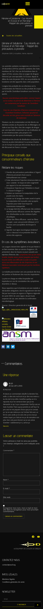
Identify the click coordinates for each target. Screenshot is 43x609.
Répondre (6, 426)
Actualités (17, 53)
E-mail (6, 488)
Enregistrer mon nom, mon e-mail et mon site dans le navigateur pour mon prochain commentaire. (20, 509)
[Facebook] (33, 536)
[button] (27, 3)
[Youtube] (38, 536)
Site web (6, 497)
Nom (5, 480)
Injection (30, 53)
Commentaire (8, 450)
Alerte (24, 53)
